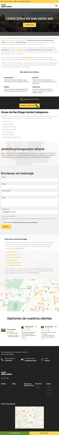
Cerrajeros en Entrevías (11, 252)
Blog (14, 384)
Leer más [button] (23, 339)
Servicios (38, 384)
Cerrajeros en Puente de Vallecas (13, 265)
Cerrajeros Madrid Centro (29, 384)
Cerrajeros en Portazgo (11, 260)
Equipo (3, 384)
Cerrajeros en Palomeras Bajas (13, 254)
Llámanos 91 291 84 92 (27, 105)
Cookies (49, 394)
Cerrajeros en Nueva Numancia (13, 262)
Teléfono (4, 184)
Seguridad (37, 387)
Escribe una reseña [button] (13, 336)
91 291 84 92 (8, 1)
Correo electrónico (6, 190)
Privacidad (49, 392)
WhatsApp (45, 433)
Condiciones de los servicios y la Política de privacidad (25, 222)
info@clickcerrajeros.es (23, 1)
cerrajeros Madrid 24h (11, 42)
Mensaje (4, 197)
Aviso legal (49, 389)
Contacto (49, 387)
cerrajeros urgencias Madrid (26, 57)
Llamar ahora (16, 433)
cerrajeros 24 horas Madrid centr (17, 50)
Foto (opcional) (5, 209)
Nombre (3, 177)
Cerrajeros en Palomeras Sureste (13, 257)
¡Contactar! (29, 25)
